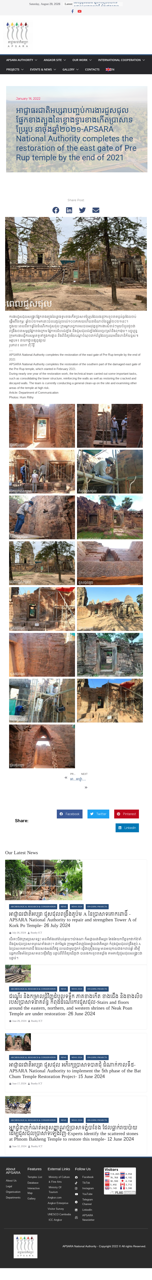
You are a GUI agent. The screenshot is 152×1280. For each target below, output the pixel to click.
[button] (35, 60)
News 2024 (76, 906)
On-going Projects (97, 906)
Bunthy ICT (36, 933)
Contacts (92, 69)
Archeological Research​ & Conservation (33, 906)
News (63, 906)
